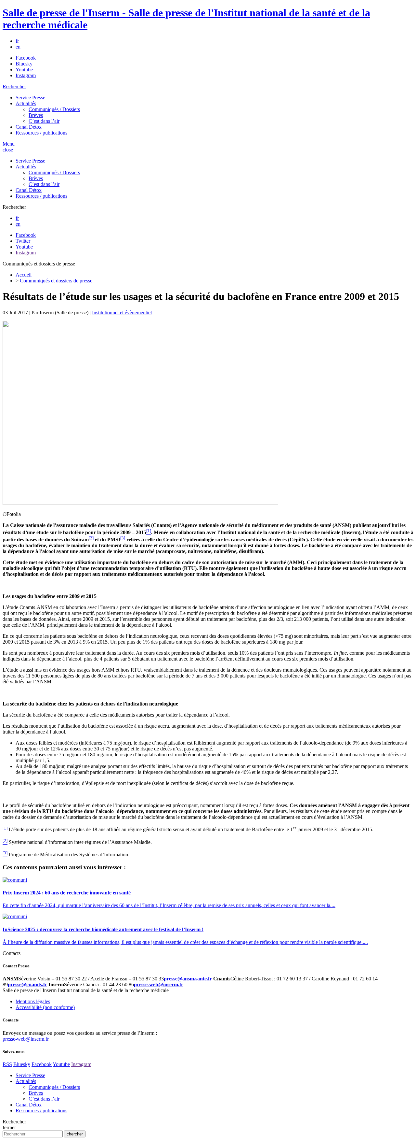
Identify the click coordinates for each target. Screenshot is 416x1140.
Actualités (26, 103)
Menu (9, 144)
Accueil (24, 275)
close (8, 149)
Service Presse (30, 97)
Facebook (26, 58)
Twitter (23, 241)
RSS (7, 1064)
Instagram (26, 75)
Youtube (24, 69)
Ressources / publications (41, 132)
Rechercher (14, 86)
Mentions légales (33, 1001)
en (18, 47)
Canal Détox (29, 127)
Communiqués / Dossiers (54, 109)
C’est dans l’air (44, 121)
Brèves (36, 115)
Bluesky (24, 63)
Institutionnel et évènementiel (122, 312)
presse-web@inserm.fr (26, 1039)
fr (17, 41)
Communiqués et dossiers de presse (56, 280)
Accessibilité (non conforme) (45, 1007)
